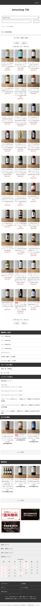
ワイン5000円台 (9, 26)
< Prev (17, 43)
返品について (33, 596)
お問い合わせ (4, 591)
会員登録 (23, 583)
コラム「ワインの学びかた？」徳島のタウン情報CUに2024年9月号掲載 (20, 400)
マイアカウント (4, 583)
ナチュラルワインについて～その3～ (12, 395)
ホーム (3, 26)
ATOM (34, 598)
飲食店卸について (6, 381)
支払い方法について (14, 596)
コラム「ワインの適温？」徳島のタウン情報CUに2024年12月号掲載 (20, 412)
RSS (31, 598)
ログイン (3, 587)
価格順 (22, 38)
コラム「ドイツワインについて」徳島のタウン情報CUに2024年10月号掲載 (20, 406)
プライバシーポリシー (23, 598)
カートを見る (24, 587)
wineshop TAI (20, 9)
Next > (24, 43)
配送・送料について (24, 596)
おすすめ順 (16, 38)
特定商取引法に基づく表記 (11, 598)
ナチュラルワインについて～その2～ (12, 391)
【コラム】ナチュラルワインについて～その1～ (12, 386)
